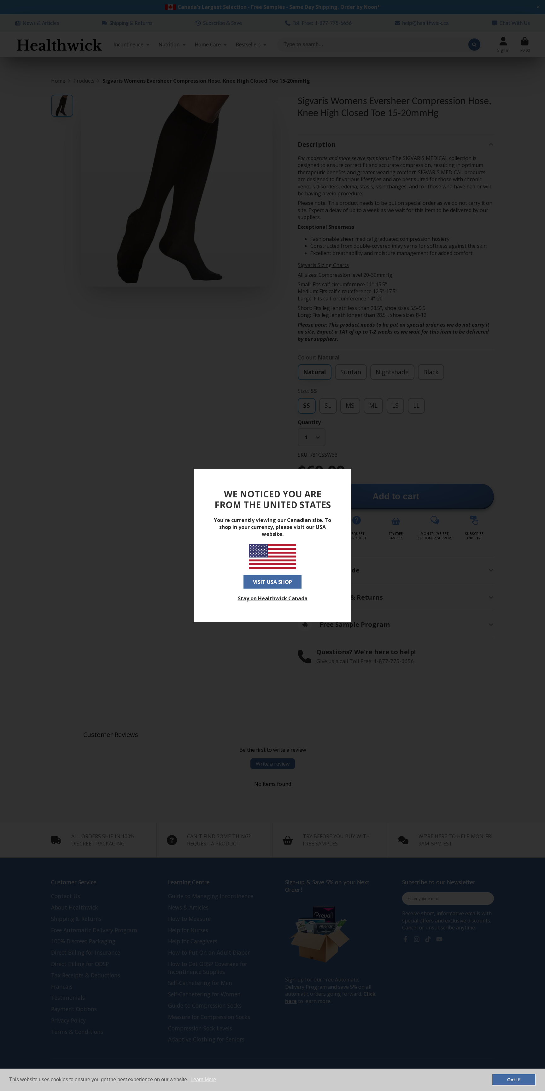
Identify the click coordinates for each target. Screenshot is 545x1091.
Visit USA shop (272, 581)
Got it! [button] (514, 1079)
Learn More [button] (203, 1079)
